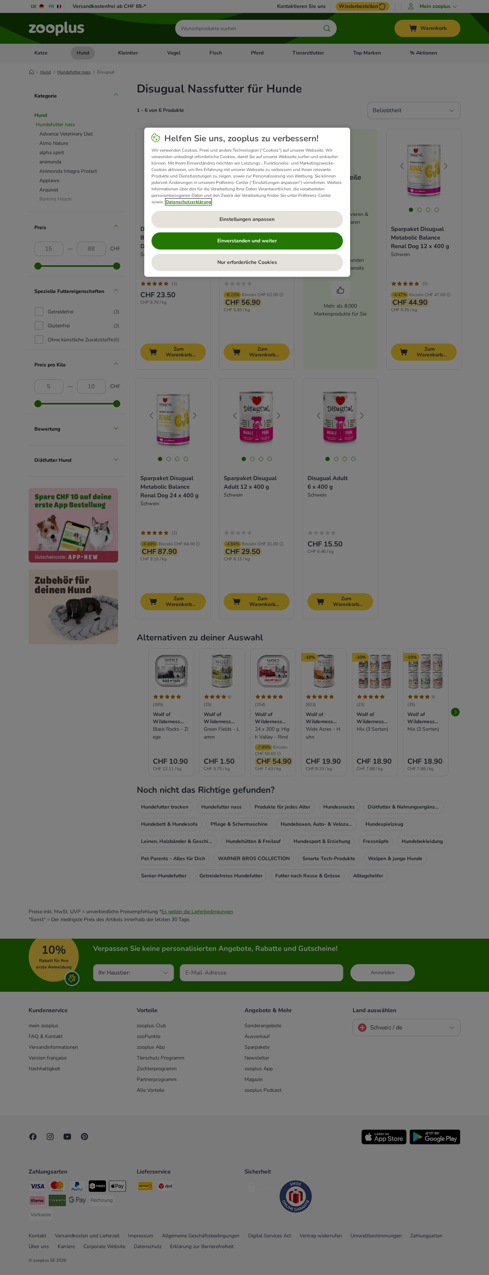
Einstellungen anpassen (247, 219)
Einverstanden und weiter (247, 240)
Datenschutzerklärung (188, 202)
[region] (247, 202)
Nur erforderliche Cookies (247, 262)
